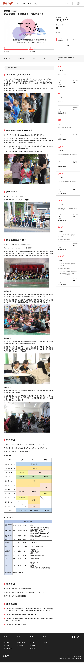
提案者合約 (20, 645)
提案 (23, 3)
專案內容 (7, 58)
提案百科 (32, 648)
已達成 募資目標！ (13, 68)
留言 (45, 58)
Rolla (45, 642)
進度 (34, 58)
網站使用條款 (21, 642)
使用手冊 (32, 645)
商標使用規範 (8, 648)
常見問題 (21, 58)
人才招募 (6, 645)
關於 (18, 3)
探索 (29, 3)
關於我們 (6, 642)
